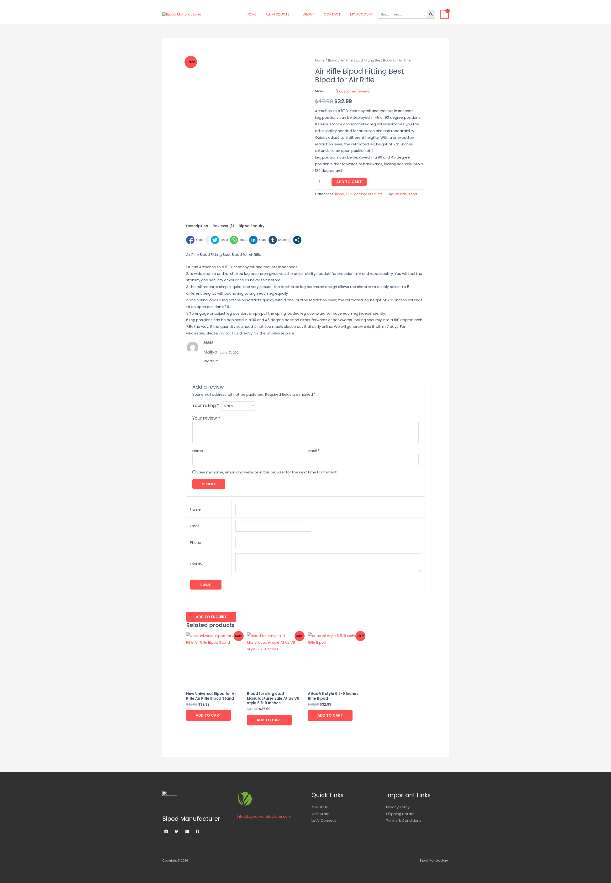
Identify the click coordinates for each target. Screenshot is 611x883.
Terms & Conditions (403, 820)
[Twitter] (176, 831)
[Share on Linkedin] (258, 240)
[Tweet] (219, 240)
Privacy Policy (398, 807)
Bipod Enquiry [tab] (251, 225)
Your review (206, 418)
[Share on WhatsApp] (238, 240)
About (308, 14)
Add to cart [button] (208, 715)
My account (361, 14)
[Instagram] (166, 831)
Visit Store (320, 813)
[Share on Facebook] (195, 240)
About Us (319, 807)
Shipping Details (400, 813)
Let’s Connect (323, 820)
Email (313, 450)
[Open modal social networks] (297, 240)
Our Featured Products (364, 194)
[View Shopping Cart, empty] (444, 14)
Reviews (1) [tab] (223, 225)
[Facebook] (197, 831)
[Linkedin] (187, 831)
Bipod (332, 60)
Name (199, 450)
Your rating (205, 405)
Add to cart (349, 181)
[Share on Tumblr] (277, 240)
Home (251, 14)
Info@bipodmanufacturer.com (264, 816)
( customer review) (353, 91)
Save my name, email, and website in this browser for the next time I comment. (266, 472)
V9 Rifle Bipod (406, 194)
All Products (278, 14)
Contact (332, 14)
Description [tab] (197, 225)
